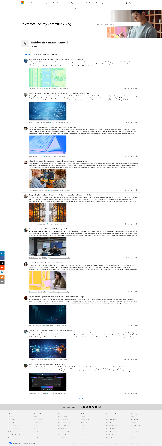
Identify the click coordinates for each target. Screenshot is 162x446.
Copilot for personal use (13, 428)
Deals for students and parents (65, 434)
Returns (35, 425)
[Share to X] (87, 407)
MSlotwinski (32, 88)
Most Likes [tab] (46, 54)
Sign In (138, 3)
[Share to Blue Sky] (93, 407)
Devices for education (63, 419)
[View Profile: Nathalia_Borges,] (26, 162)
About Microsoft (134, 419)
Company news (134, 422)
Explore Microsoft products (14, 434)
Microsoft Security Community (48, 8)
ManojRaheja (32, 359)
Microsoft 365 (84, 425)
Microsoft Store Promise (39, 434)
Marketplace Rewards (111, 434)
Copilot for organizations (13, 425)
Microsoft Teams (84, 431)
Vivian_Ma (32, 156)
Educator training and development (66, 431)
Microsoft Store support (39, 422)
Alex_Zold (31, 325)
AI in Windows (11, 431)
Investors (133, 428)
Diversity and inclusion (136, 431)
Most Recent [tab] (27, 54)
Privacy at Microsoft (135, 425)
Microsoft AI (84, 416)
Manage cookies (99, 443)
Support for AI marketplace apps (113, 425)
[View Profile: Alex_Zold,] (26, 298)
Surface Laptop (11, 419)
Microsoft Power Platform (87, 428)
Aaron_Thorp (32, 224)
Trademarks (115, 443)
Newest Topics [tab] (37, 54)
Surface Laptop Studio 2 (13, 422)
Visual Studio (109, 437)
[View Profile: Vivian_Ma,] (26, 129)
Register (131, 3)
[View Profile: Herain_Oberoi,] (26, 366)
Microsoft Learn (110, 422)
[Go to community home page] (22, 2)
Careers (132, 416)
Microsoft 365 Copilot (86, 434)
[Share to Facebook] (84, 407)
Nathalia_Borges (33, 190)
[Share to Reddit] (90, 407)
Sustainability (134, 437)
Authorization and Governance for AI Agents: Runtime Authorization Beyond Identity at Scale (59, 93)
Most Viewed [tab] (54, 54)
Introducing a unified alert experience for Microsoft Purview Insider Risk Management (56, 59)
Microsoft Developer (111, 419)
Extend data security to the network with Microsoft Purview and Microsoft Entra (54, 127)
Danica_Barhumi (33, 258)
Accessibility (133, 434)
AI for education (61, 437)
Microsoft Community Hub (28, 8)
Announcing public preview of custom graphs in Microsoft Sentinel (50, 330)
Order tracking (37, 428)
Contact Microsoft (83, 443)
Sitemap (75, 443)
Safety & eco (123, 443)
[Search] (126, 3)
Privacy (91, 443)
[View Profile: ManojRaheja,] (26, 332)
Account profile (37, 416)
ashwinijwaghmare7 (34, 122)
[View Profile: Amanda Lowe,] (26, 264)
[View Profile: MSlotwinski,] (26, 61)
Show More (82, 399)
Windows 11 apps (12, 437)
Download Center (38, 419)
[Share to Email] (99, 407)
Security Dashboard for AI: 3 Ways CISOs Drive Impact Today (48, 229)
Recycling (130, 443)
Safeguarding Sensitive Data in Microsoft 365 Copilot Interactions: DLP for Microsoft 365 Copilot (60, 195)
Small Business (84, 437)
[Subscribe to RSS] (96, 407)
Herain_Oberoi (33, 393)
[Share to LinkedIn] (81, 407)
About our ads (138, 443)
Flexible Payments (38, 437)
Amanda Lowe (33, 292)
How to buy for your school (64, 428)
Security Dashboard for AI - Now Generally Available (46, 263)
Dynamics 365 (84, 422)
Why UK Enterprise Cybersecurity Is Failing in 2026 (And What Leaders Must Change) (56, 297)
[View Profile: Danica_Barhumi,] (26, 230)
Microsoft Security (85, 419)
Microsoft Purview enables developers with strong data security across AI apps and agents (58, 161)
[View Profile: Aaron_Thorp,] (26, 196)
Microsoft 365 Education (63, 425)
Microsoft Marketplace (111, 431)
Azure (107, 416)
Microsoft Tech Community (112, 428)
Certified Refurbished (38, 431)
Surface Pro (10, 416)
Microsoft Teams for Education (65, 422)
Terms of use (108, 443)
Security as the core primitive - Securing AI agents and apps (48, 364)
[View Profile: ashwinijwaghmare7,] (26, 95)
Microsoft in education (63, 416)
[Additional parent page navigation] (38, 8)
